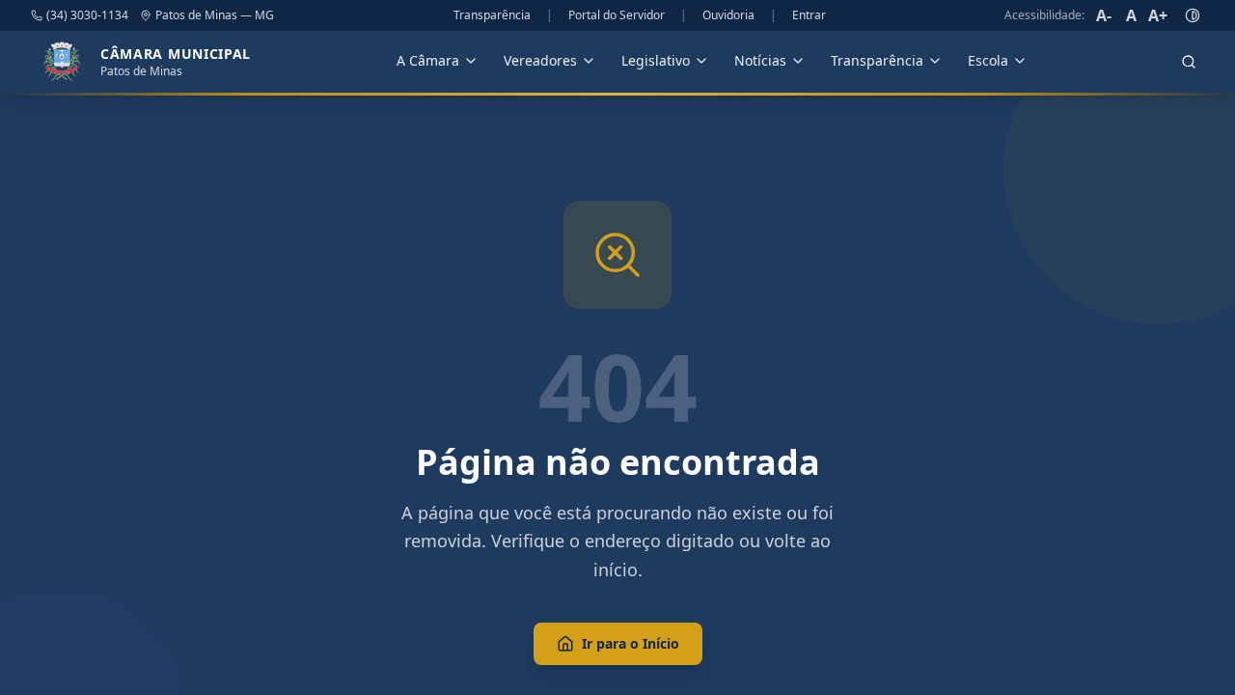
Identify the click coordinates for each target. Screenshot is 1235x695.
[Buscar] (1188, 61)
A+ (1157, 15)
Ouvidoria (728, 15)
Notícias (760, 60)
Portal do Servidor (616, 15)
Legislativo (655, 60)
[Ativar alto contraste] (1192, 15)
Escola (988, 60)
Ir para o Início (630, 643)
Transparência (492, 15)
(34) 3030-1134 (87, 15)
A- (1104, 15)
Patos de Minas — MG (214, 15)
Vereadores (540, 60)
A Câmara (428, 60)
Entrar (809, 15)
